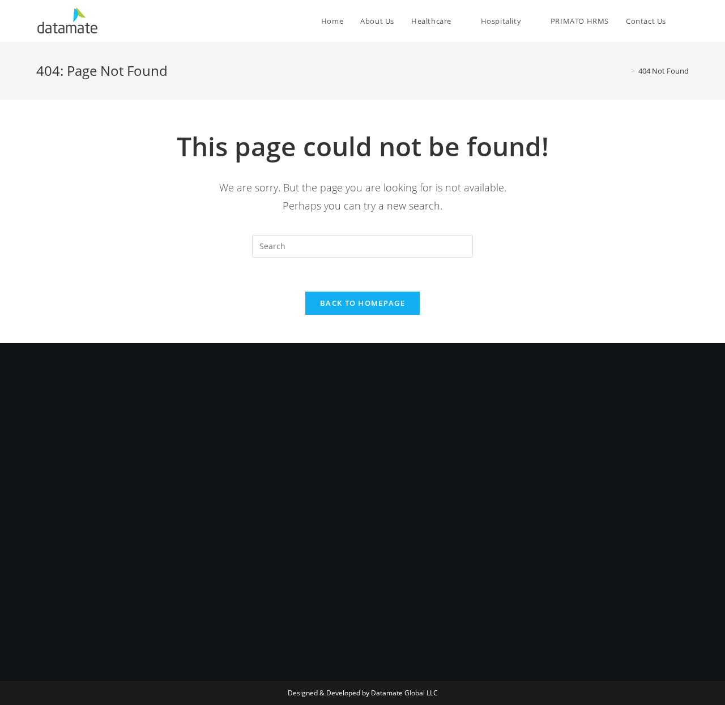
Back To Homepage (362, 303)
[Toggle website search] (686, 21)
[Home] (625, 71)
